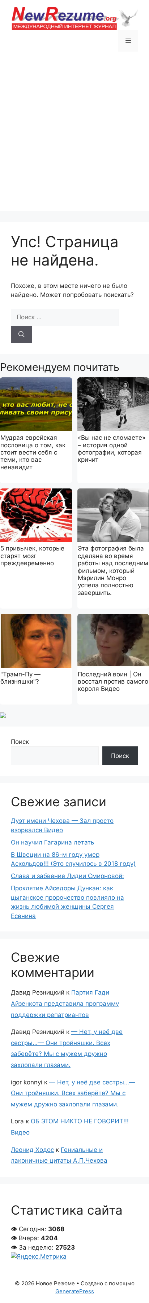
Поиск (20, 741)
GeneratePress (74, 1291)
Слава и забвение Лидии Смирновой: (67, 875)
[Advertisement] (74, 136)
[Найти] (21, 334)
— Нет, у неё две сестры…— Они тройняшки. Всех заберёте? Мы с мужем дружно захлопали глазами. (73, 1093)
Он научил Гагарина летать (52, 842)
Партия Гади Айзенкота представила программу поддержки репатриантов (65, 1003)
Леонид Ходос (32, 1149)
